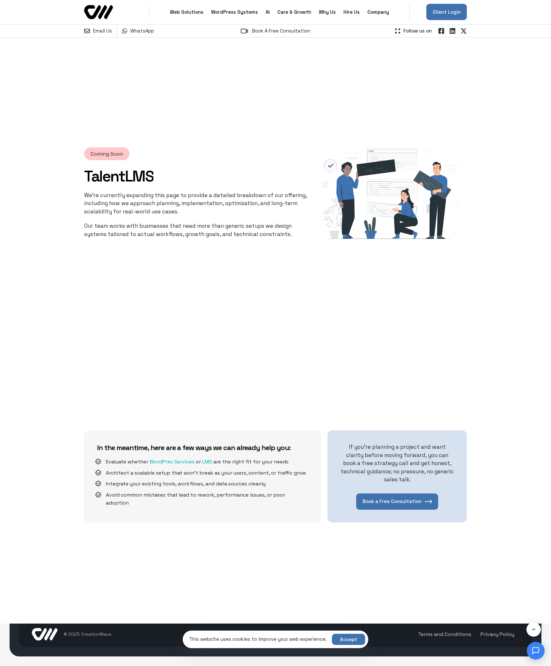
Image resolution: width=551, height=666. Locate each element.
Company (378, 12)
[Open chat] (536, 651)
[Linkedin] (452, 31)
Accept (348, 639)
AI (268, 12)
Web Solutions (186, 12)
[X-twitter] (463, 31)
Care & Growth (294, 12)
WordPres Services (172, 461)
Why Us (327, 12)
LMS (207, 461)
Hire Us (351, 12)
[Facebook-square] (441, 31)
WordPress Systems (234, 12)
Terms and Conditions (444, 634)
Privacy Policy (497, 634)
